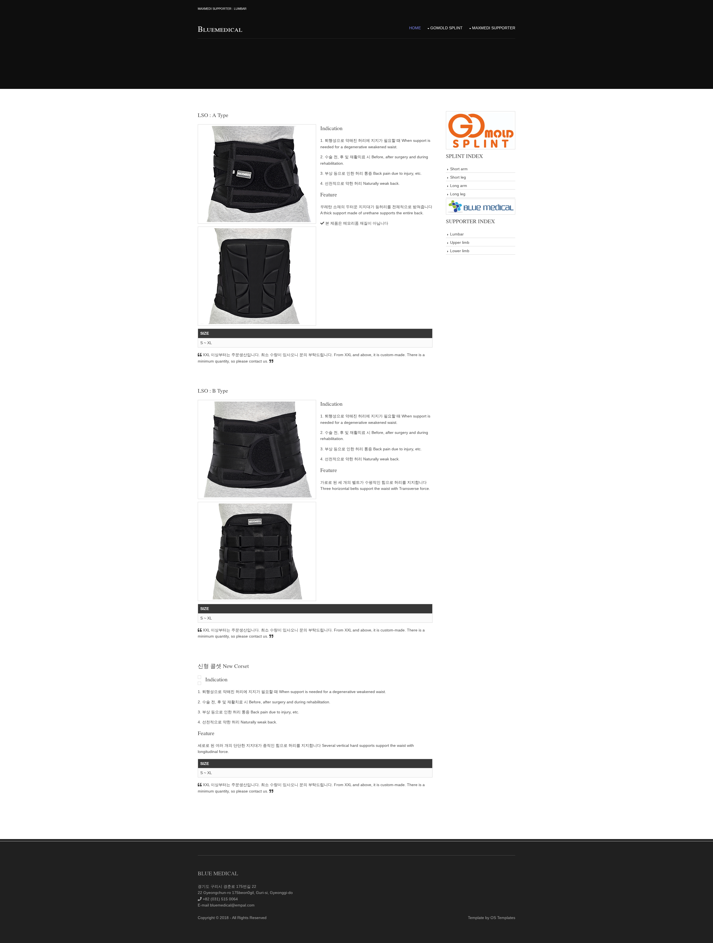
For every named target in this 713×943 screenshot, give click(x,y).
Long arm (458, 185)
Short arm (459, 169)
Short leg (458, 177)
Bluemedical (220, 28)
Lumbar (457, 234)
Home (415, 28)
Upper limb (459, 242)
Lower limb (459, 251)
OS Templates (502, 917)
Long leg (457, 194)
